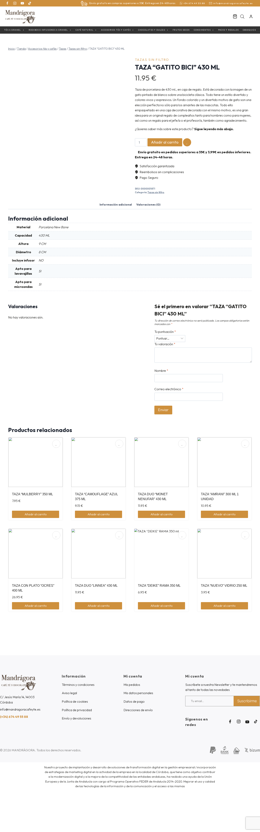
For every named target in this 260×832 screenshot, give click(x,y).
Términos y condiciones (78, 685)
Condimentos (202, 30)
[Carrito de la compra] (235, 16)
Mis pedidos (132, 685)
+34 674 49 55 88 (194, 3)
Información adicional (116, 204)
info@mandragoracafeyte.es (233, 3)
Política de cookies (75, 701)
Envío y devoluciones (76, 718)
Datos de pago (134, 701)
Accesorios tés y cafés (115, 30)
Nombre (161, 371)
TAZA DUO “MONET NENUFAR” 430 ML (153, 496)
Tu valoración (164, 344)
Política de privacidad (77, 710)
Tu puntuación (165, 332)
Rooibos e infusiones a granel (48, 30)
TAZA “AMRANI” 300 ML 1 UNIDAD (220, 496)
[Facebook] (7, 3)
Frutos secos (181, 30)
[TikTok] (29, 3)
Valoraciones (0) (148, 204)
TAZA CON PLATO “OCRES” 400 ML (33, 588)
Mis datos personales (138, 693)
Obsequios (249, 30)
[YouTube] (22, 3)
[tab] (116, 205)
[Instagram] (15, 3)
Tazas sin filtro (152, 60)
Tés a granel (12, 30)
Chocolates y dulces (151, 30)
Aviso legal (69, 693)
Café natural (84, 30)
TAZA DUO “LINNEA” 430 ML (96, 585)
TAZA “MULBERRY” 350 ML (32, 494)
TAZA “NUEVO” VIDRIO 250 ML (224, 585)
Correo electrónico (168, 389)
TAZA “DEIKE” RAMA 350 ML (159, 585)
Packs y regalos (228, 30)
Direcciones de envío (138, 710)
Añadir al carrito (165, 142)
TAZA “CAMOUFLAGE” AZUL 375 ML (96, 496)
